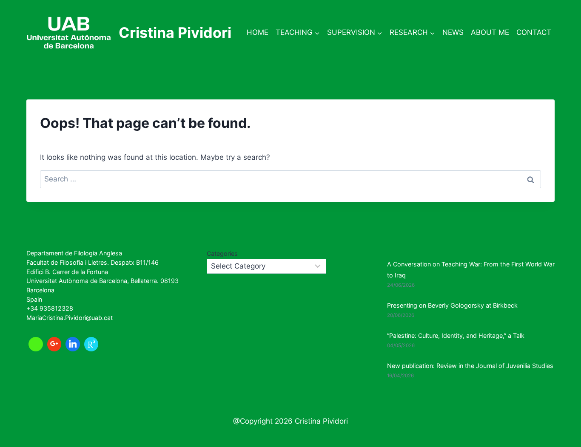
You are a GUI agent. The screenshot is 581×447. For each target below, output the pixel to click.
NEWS (453, 32)
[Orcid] (35, 344)
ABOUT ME (490, 32)
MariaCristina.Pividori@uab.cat (69, 317)
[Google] (54, 344)
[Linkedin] (72, 344)
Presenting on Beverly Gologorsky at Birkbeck (452, 305)
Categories (222, 253)
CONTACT (533, 32)
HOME (257, 32)
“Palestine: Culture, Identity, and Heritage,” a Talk (455, 335)
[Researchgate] (91, 344)
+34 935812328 (49, 308)
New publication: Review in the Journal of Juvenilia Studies (470, 365)
